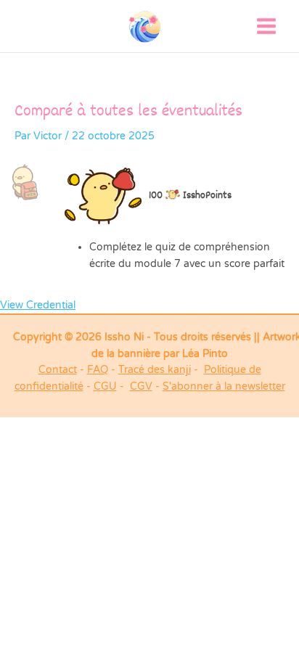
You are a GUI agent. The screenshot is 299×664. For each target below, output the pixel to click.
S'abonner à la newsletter (224, 386)
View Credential (37, 305)
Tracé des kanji (154, 370)
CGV (141, 386)
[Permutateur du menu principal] (266, 26)
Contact (57, 370)
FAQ (97, 370)
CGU (105, 386)
